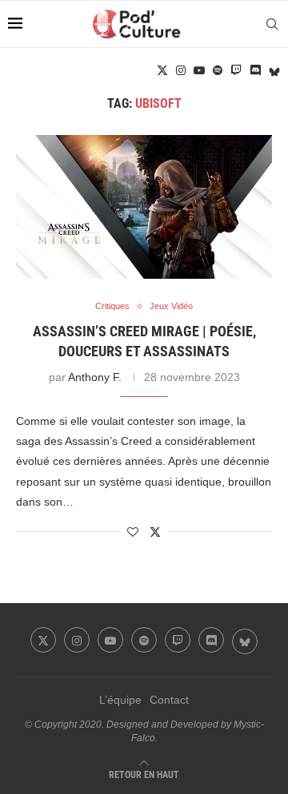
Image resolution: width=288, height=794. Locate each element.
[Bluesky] (274, 70)
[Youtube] (199, 70)
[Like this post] (132, 532)
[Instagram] (181, 70)
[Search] (272, 24)
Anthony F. (95, 377)
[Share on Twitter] (155, 531)
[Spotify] (217, 70)
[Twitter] (162, 70)
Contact (169, 699)
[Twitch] (236, 70)
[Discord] (255, 70)
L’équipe (120, 699)
